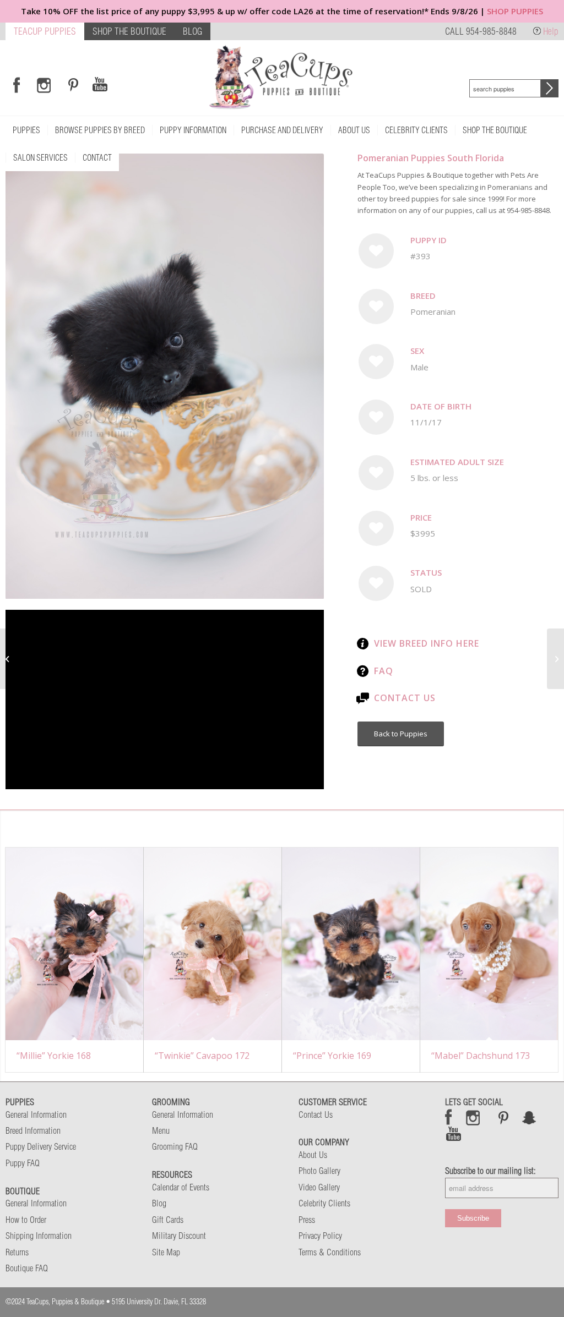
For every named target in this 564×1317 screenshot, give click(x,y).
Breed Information (33, 1130)
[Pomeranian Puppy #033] (8, 659)
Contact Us (405, 698)
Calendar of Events (180, 1187)
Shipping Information (39, 1235)
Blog (159, 1203)
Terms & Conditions (330, 1252)
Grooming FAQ (175, 1146)
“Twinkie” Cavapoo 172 (202, 1056)
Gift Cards (167, 1219)
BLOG (192, 31)
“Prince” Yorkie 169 (332, 1056)
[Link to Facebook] (16, 84)
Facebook (448, 1117)
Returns (17, 1252)
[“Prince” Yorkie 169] (351, 944)
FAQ (383, 671)
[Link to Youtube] (99, 84)
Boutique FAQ (27, 1268)
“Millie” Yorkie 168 (54, 1056)
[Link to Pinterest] (71, 84)
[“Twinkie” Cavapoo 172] (212, 944)
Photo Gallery (319, 1170)
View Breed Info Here (426, 643)
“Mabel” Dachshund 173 (480, 1056)
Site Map (166, 1252)
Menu (161, 1130)
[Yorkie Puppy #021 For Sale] (555, 659)
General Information (36, 1114)
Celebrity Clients (324, 1203)
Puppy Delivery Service (41, 1146)
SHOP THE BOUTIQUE (129, 31)
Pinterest (503, 1117)
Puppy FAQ (23, 1162)
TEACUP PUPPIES (45, 31)
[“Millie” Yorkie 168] (74, 944)
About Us (313, 1154)
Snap (529, 1117)
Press (307, 1219)
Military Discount (179, 1235)
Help (550, 31)
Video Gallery (319, 1187)
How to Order (26, 1219)
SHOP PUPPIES (515, 11)
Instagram (473, 1117)
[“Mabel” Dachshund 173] (489, 944)
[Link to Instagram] (44, 84)
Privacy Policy (320, 1235)
